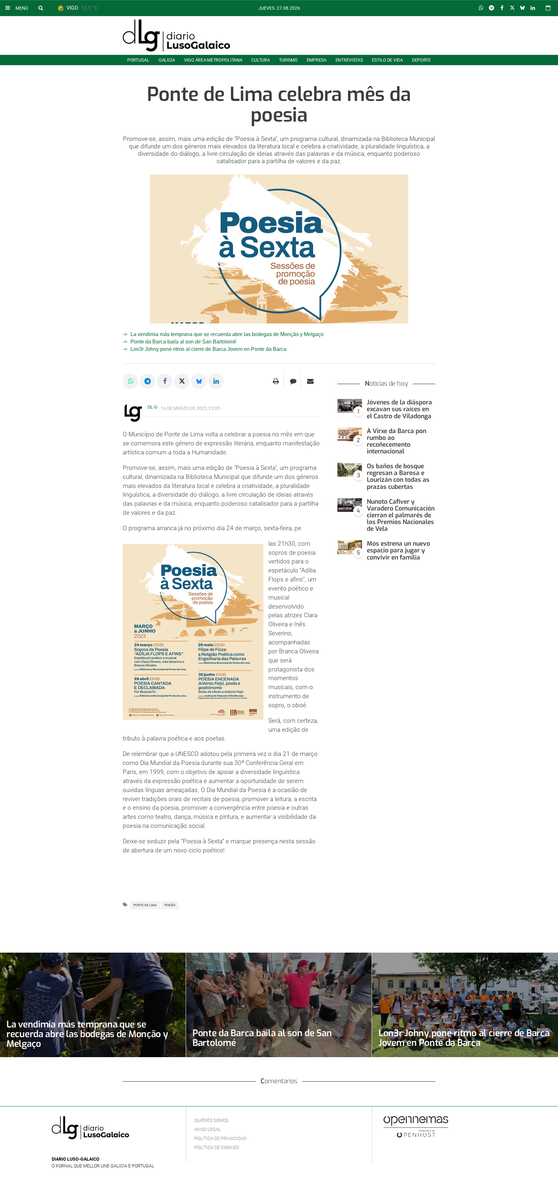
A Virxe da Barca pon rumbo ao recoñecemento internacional (396, 441)
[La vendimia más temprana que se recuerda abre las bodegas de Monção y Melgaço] (93, 1005)
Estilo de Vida (387, 60)
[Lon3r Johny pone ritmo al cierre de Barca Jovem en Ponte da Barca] (465, 1005)
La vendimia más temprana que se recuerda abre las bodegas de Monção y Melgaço (227, 334)
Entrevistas (349, 60)
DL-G (153, 407)
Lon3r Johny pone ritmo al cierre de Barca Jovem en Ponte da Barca (208, 349)
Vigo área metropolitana (213, 60)
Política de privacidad (220, 1138)
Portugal (138, 60)
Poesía (170, 905)
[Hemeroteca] (548, 8)
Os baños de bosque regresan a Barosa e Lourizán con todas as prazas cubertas (398, 476)
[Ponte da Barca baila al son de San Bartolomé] (279, 1005)
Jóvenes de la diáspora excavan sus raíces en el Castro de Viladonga (399, 409)
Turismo (288, 60)
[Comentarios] (293, 381)
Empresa (316, 60)
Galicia (167, 60)
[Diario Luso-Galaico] (176, 35)
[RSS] (85, 1149)
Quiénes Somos (211, 1120)
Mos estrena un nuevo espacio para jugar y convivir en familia (398, 550)
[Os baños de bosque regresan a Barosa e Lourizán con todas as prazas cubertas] (349, 470)
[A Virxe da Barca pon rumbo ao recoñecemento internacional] (349, 434)
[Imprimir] (276, 381)
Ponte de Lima (145, 905)
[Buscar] (40, 7)
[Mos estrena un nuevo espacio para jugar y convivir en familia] (349, 547)
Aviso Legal (207, 1129)
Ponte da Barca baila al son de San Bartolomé (183, 341)
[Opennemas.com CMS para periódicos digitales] (416, 1126)
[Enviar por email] (310, 381)
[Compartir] (481, 8)
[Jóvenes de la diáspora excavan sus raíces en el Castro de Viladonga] (349, 406)
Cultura (260, 60)
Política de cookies (216, 1147)
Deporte (421, 60)
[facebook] (65, 1149)
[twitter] (75, 1149)
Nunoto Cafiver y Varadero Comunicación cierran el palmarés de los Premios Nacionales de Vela (401, 515)
